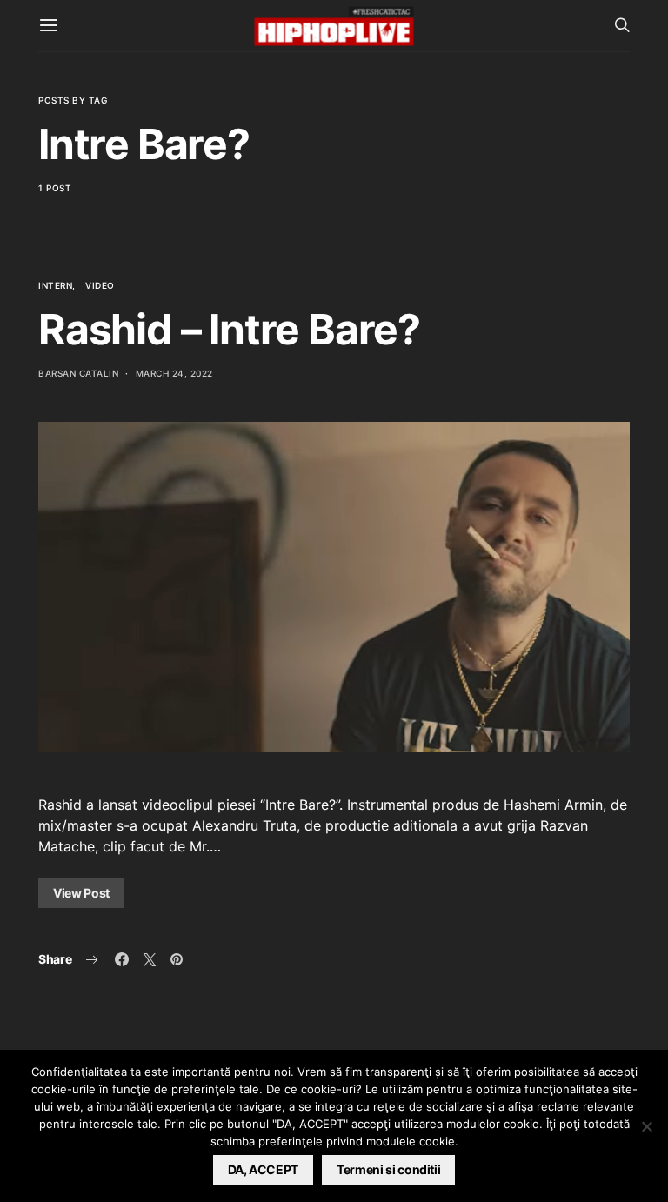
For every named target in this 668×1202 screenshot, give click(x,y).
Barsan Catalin (78, 373)
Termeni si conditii (388, 1169)
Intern (55, 285)
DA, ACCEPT (263, 1169)
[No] (646, 1126)
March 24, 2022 (174, 373)
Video (100, 285)
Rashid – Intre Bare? (229, 329)
